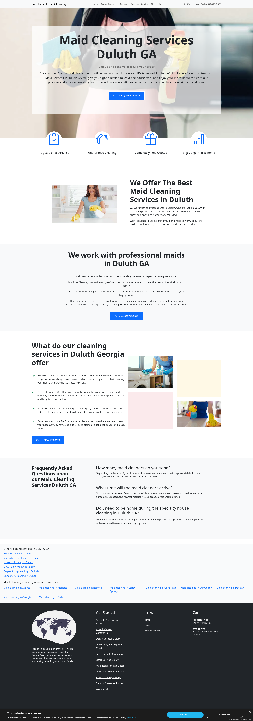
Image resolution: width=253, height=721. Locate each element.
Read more (131, 717)
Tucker (119, 683)
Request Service (139, 4)
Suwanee (110, 683)
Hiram (112, 644)
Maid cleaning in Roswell (88, 587)
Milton (121, 665)
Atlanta (100, 623)
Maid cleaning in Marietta (53, 587)
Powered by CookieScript (240, 719)
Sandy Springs (113, 677)
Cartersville (102, 633)
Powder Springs (116, 671)
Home (95, 4)
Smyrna (100, 683)
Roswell (100, 677)
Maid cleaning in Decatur (230, 587)
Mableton (101, 665)
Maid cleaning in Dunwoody (196, 587)
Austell (100, 629)
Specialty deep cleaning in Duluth (22, 558)
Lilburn (115, 659)
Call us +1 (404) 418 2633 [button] (126, 95)
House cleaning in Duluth (17, 553)
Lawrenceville (103, 654)
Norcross (101, 671)
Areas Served (108, 4)
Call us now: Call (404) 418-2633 (204, 4)
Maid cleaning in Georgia (17, 597)
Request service (152, 630)
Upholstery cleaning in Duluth (20, 575)
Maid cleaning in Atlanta (17, 587)
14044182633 (204, 622)
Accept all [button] (185, 715)
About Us (156, 4)
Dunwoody (102, 644)
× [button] (250, 712)
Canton (108, 629)
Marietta (112, 665)
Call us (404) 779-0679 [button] (126, 316)
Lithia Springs (103, 659)
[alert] (126, 715)
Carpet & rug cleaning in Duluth (21, 571)
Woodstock (102, 689)
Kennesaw (117, 654)
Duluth (116, 638)
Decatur (107, 638)
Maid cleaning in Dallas (51, 597)
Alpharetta (112, 620)
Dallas (99, 638)
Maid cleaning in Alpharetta (160, 587)
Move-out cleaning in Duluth (19, 567)
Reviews (123, 4)
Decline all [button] (224, 715)
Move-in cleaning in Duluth (18, 562)
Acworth (100, 620)
